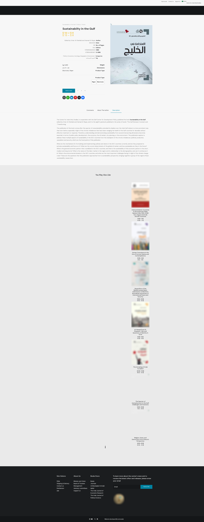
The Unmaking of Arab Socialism (140, 367)
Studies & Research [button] (87, 10)
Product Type (99, 77)
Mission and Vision (80, 481)
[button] (6, 10)
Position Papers (66, 10)
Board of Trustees (79, 483)
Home (144, 10)
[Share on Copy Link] (64, 97)
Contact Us (171, 1)
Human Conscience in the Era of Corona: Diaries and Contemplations (140, 254)
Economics (71, 56)
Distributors (60, 488)
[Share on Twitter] (79, 97)
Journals (93, 483)
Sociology (77, 56)
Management (78, 486)
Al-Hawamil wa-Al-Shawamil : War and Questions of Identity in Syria (140, 332)
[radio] (100, 82)
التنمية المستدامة (90, 58)
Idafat (92, 488)
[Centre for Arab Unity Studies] (198, 10)
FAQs (58, 481)
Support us (77, 491)
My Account (164, 1)
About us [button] (137, 10)
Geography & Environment (87, 56)
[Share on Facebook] (83, 97)
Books (92, 481)
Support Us (177, 1)
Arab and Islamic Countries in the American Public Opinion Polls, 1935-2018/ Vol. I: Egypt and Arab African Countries (140, 213)
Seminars (76, 10)
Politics (79, 24)
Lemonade (121, 519)
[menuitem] (165, 1)
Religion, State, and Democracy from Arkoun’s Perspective (140, 439)
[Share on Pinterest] (75, 97)
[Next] (105, 447)
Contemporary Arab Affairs (104, 10)
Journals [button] (118, 10)
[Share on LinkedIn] (71, 97)
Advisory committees (80, 488)
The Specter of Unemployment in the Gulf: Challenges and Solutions (140, 403)
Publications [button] (127, 10)
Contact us (60, 486)
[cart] (20, 10)
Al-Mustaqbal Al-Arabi (98, 486)
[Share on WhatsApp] (68, 97)
